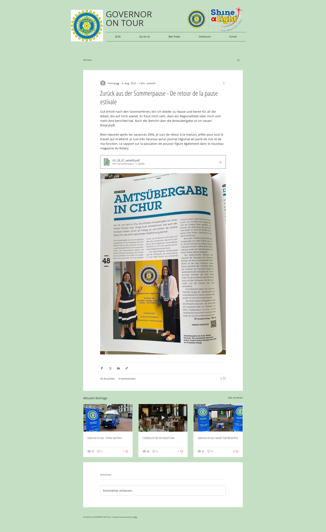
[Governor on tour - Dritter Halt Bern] (107, 418)
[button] (238, 60)
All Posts (87, 59)
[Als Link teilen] (126, 368)
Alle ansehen (235, 397)
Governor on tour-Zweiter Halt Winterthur (218, 438)
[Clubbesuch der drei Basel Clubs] (163, 418)
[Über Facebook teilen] (101, 368)
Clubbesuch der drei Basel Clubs (159, 438)
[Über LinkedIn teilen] (118, 368)
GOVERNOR (130, 14)
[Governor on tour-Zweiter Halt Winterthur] (218, 418)
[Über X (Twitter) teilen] (110, 368)
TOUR (132, 23)
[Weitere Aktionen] (224, 83)
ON (113, 23)
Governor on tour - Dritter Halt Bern (104, 438)
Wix (135, 517)
